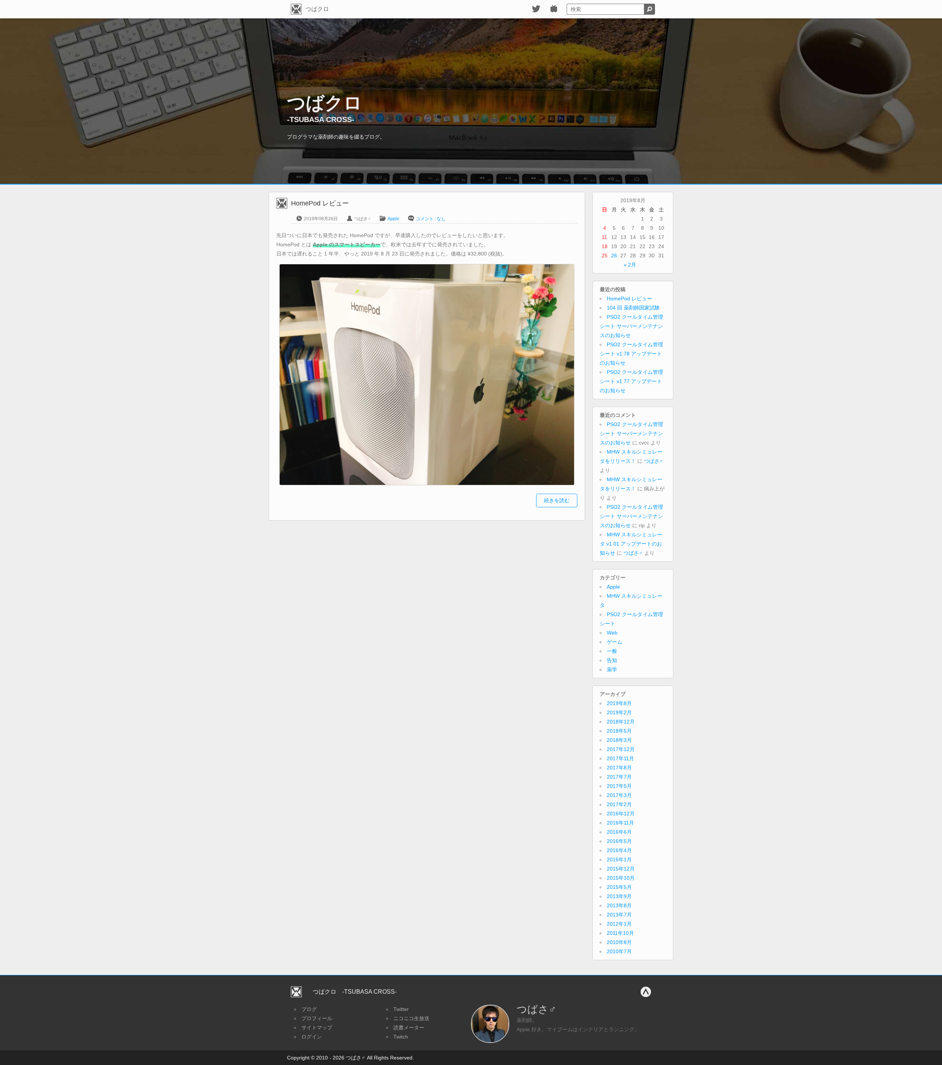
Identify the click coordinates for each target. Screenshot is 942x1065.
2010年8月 (619, 942)
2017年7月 (619, 777)
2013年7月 (619, 915)
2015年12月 (621, 869)
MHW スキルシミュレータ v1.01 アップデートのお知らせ (631, 544)
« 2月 (630, 265)
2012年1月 (619, 924)
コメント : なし (431, 218)
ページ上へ (646, 992)
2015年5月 (619, 887)
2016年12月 (621, 813)
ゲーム (614, 642)
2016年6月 (619, 832)
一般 (612, 651)
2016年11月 (620, 823)
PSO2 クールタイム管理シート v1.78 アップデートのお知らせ (631, 354)
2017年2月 (619, 804)
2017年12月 (621, 749)
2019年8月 (619, 703)
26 (614, 255)
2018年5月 (619, 731)
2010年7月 (619, 951)
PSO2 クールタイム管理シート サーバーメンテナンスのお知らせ (631, 326)
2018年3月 (619, 740)
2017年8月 (619, 768)
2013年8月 (619, 905)
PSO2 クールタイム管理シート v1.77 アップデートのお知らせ (631, 381)
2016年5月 (619, 841)
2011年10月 (620, 933)
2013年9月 (619, 896)
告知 (612, 660)
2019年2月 (619, 712)
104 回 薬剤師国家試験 (633, 308)
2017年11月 (620, 758)
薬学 (612, 669)
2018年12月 (621, 722)
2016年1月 (619, 859)
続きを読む (557, 500)
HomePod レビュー (629, 298)
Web (612, 633)
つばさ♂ (653, 461)
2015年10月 (621, 878)
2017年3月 (619, 795)
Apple (393, 218)
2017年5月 (619, 786)
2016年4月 (619, 850)
